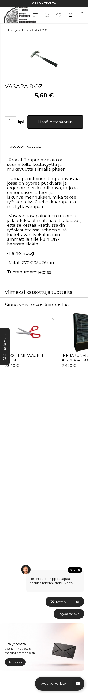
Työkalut (20, 30)
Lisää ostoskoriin (55, 122)
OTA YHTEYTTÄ (31, 3)
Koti (7, 30)
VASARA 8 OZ (39, 30)
